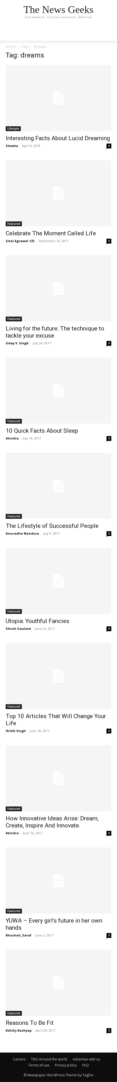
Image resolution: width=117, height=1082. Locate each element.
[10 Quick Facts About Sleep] (58, 391)
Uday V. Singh (17, 343)
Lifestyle (13, 129)
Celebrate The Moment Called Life (51, 233)
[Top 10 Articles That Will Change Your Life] (58, 676)
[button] (109, 33)
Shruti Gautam (18, 628)
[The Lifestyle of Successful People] (58, 486)
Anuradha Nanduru (22, 533)
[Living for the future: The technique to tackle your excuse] (58, 288)
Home (11, 46)
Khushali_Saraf (19, 935)
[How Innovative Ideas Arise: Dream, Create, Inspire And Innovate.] (58, 778)
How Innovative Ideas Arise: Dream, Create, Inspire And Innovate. (52, 822)
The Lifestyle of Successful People (52, 525)
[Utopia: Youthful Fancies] (58, 581)
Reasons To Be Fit (30, 1022)
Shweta (12, 146)
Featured (13, 224)
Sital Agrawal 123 (20, 241)
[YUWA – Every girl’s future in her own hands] (58, 881)
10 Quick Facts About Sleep (42, 430)
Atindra (12, 438)
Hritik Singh (16, 731)
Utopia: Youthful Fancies (37, 621)
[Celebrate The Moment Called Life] (58, 193)
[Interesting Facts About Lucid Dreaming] (58, 98)
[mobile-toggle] (10, 33)
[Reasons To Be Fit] (58, 983)
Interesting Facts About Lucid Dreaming (58, 138)
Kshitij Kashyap (19, 1030)
